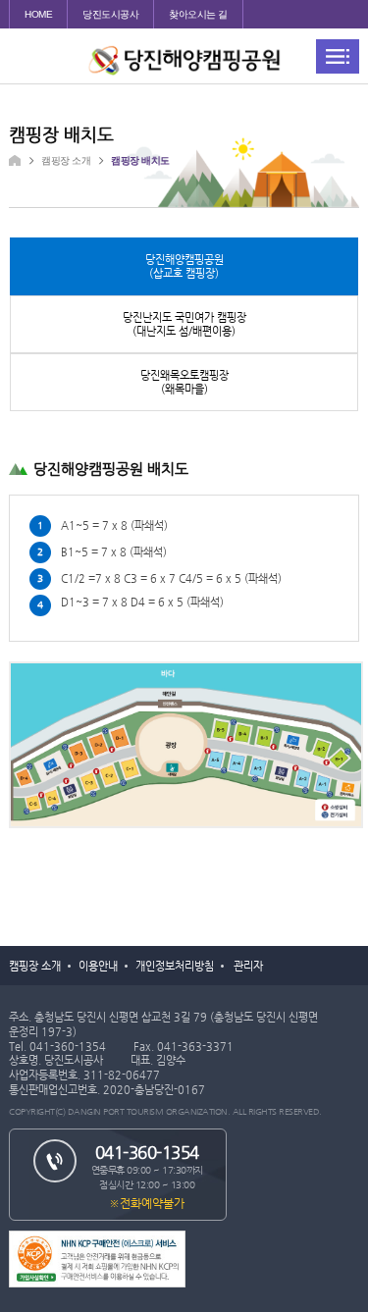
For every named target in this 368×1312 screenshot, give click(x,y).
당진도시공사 (110, 14)
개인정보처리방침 (174, 965)
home (38, 14)
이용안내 (98, 965)
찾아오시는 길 (198, 14)
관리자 (248, 965)
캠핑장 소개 (35, 965)
